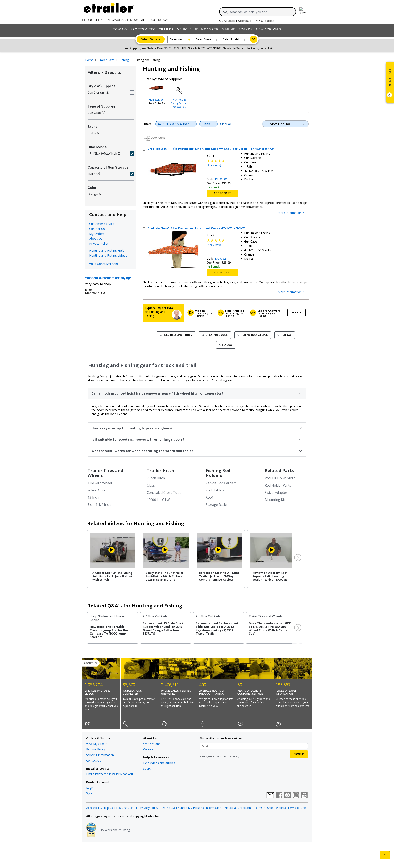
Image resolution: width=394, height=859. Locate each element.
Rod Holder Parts (278, 485)
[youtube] (304, 795)
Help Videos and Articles (159, 763)
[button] (297, 558)
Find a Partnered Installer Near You (109, 774)
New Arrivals (268, 29)
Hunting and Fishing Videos (108, 255)
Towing (120, 29)
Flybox (227, 345)
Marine (228, 29)
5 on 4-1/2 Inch (99, 504)
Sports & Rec (143, 29)
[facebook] (279, 795)
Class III (153, 485)
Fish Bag (286, 335)
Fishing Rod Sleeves (254, 335)
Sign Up (91, 793)
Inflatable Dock (216, 335)
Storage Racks (217, 504)
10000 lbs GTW (158, 499)
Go (253, 39)
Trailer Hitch (160, 470)
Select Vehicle (150, 39)
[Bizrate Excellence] (91, 830)
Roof (209, 497)
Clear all (225, 124)
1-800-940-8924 (157, 20)
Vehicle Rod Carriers (221, 483)
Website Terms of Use (291, 808)
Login (90, 788)
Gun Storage (156, 99)
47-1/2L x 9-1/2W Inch (173, 124)
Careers (148, 749)
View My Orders (96, 744)
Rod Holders (215, 490)
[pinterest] (287, 795)
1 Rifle (206, 124)
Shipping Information (100, 755)
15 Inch (93, 497)
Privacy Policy (99, 243)
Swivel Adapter (276, 492)
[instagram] (295, 795)
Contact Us (97, 229)
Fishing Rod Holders (218, 473)
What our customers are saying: (108, 278)
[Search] (225, 12)
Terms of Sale (263, 808)
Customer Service (235, 20)
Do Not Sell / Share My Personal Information (191, 808)
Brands (245, 29)
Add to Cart (222, 193)
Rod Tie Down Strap (280, 478)
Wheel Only (96, 490)
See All (296, 312)
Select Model (231, 39)
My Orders (264, 20)
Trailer (166, 29)
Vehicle (184, 29)
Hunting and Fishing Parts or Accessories (179, 103)
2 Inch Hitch (156, 478)
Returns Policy (95, 749)
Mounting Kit (275, 499)
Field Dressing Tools (177, 335)
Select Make (203, 39)
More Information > (291, 213)
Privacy (203, 756)
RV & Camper (207, 29)
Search (147, 768)
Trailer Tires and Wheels (105, 473)
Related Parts (279, 470)
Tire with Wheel (100, 483)
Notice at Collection (237, 808)
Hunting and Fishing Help (106, 250)
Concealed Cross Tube (164, 492)
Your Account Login (103, 264)
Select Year (177, 39)
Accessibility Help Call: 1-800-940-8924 (111, 808)
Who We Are (151, 744)
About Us (95, 238)
